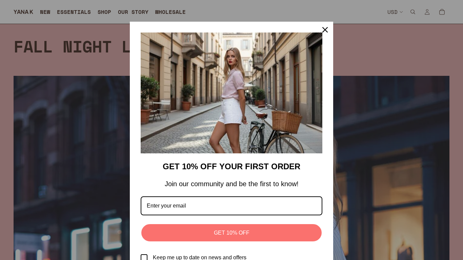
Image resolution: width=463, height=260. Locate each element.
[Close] (325, 30)
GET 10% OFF (231, 233)
